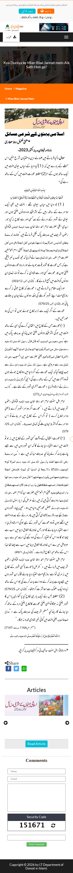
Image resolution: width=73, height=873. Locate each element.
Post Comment (36, 844)
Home (8, 88)
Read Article (36, 744)
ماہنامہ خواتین (27, 11)
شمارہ (8, 37)
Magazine (21, 88)
